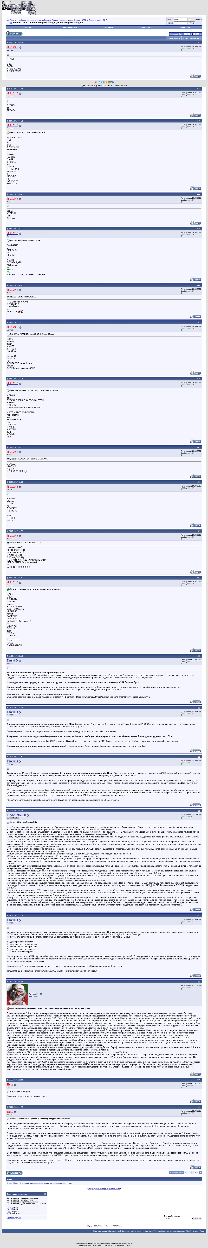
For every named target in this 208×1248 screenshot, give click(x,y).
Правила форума (69, 27)
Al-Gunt (34, 993)
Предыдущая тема (96, 1189)
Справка (109, 27)
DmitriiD (12, 660)
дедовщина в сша (41, 1183)
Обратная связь (100, 1231)
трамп (70, 1183)
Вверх (202, 1231)
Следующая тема (112, 1189)
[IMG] (9, 1212)
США (105, 20)
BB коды (10, 1208)
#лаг (21, 1183)
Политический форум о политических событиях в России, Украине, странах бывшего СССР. (48, 20)
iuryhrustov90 (16, 815)
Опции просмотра (190, 38)
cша (31, 1183)
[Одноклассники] (106, 82)
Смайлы (10, 1210)
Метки (9, 1179)
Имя (169, 19)
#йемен (16, 1183)
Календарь (185, 27)
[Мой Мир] (109, 82)
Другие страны (95, 20)
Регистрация (25, 27)
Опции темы (172, 38)
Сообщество (144, 27)
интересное (54, 1183)
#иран (9, 1183)
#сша (26, 1183)
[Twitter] (102, 82)
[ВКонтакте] (99, 82)
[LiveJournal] (112, 82)
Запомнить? (196, 20)
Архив (195, 1231)
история (63, 1183)
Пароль (170, 23)
